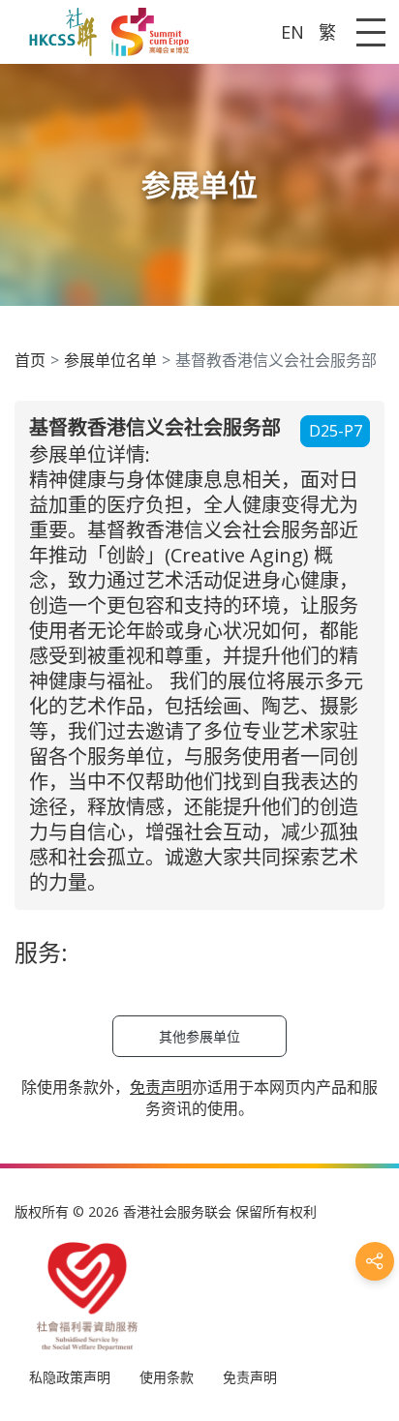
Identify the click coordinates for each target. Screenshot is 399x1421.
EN (292, 32)
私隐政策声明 (69, 1377)
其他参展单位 (199, 1036)
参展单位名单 (110, 360)
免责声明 (250, 1377)
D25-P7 (335, 430)
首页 (30, 360)
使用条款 (166, 1377)
